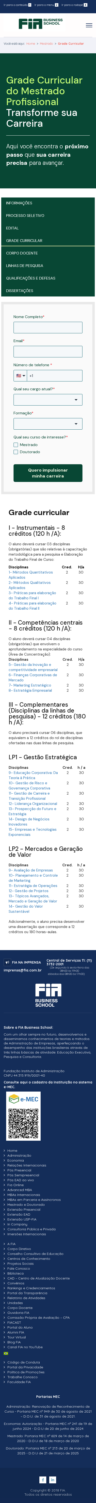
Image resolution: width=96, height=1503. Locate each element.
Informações (19, 203)
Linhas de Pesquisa (24, 265)
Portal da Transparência (27, 1293)
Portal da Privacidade (25, 1367)
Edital (12, 228)
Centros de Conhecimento (28, 1258)
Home (30, 43)
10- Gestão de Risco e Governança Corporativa (29, 786)
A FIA (11, 1244)
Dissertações (19, 290)
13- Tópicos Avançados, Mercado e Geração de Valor (33, 899)
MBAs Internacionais (23, 1195)
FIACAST (14, 1322)
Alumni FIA (15, 1332)
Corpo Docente (22, 253)
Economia (15, 1160)
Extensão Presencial (23, 1209)
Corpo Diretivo (19, 1249)
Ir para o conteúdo (17, 5)
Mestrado (46, 43)
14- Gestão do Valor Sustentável (26, 909)
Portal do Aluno (20, 1327)
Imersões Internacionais (26, 1234)
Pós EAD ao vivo (20, 1180)
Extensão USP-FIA (21, 1219)
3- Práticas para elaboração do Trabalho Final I (32, 595)
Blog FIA (14, 1342)
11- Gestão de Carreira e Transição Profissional (29, 796)
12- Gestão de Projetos (28, 890)
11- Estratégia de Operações (33, 885)
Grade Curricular (24, 240)
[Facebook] (43, 1480)
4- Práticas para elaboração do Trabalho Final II (32, 606)
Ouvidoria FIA (18, 1312)
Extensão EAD (18, 1214)
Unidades (15, 1303)
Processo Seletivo (25, 215)
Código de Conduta (23, 1362)
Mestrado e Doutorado (26, 1204)
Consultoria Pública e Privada (31, 1229)
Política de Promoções (26, 1372)
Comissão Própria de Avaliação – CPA (38, 1317)
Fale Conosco (18, 1268)
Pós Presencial (19, 1170)
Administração (19, 1155)
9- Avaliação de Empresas (31, 870)
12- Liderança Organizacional (33, 803)
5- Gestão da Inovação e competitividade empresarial (33, 667)
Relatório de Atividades (26, 1298)
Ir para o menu (45, 5)
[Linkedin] (53, 1480)
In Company (17, 1224)
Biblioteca (15, 1273)
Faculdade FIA (19, 1382)
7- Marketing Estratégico (30, 685)
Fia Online (15, 1185)
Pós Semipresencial (23, 1175)
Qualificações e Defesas (30, 278)
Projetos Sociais (20, 1263)
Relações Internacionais (26, 1165)
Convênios (15, 1283)
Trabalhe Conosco (22, 1377)
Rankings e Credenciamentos (31, 1288)
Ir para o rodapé (74, 5)
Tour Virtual (16, 1337)
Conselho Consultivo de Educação (35, 1253)
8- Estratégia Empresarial (30, 690)
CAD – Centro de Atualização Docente (38, 1278)
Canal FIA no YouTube (25, 1347)
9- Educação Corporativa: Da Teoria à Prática (33, 775)
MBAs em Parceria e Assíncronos (34, 1199)
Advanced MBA (19, 1190)
